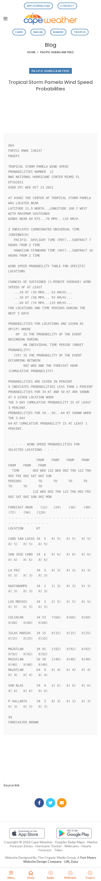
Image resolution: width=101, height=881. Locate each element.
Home (31, 52)
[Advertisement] (50, 111)
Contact (67, 5)
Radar (38, 31)
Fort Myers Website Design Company (59, 859)
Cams (19, 31)
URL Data (71, 861)
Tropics (80, 31)
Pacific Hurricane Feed (57, 52)
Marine (58, 31)
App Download (38, 5)
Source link (11, 785)
